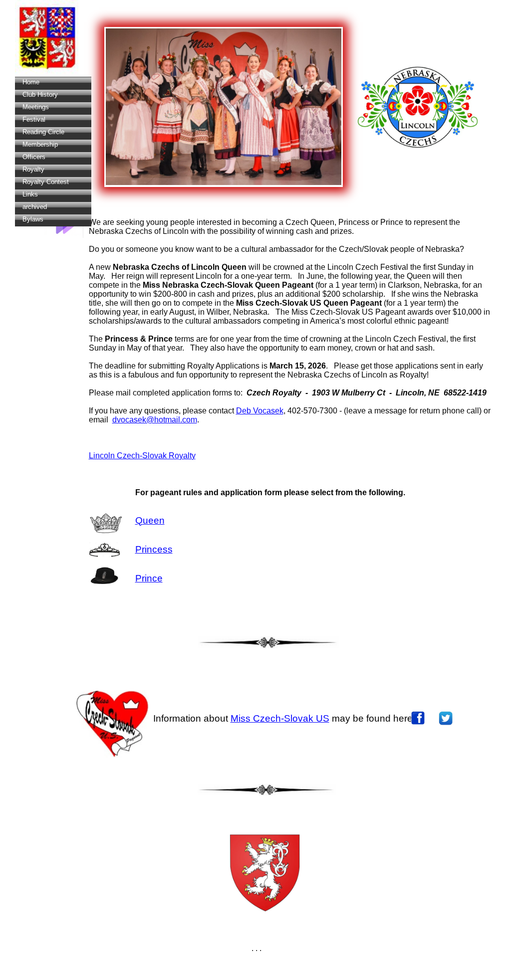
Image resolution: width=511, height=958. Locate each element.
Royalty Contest (45, 182)
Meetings (35, 107)
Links (30, 194)
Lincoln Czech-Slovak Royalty (142, 455)
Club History (40, 94)
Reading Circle (43, 132)
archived (34, 206)
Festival (33, 119)
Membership (40, 144)
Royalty (33, 169)
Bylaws (32, 219)
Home (30, 82)
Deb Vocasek (259, 410)
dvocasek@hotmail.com (154, 419)
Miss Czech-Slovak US (280, 718)
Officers (33, 157)
